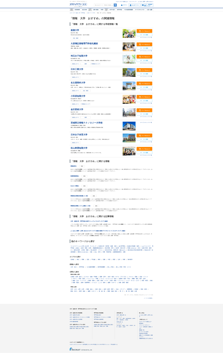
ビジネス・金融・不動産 (90, 276)
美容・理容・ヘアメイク (117, 280)
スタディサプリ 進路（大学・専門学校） (78, 12)
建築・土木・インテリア (79, 280)
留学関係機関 (101, 267)
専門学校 (119, 9)
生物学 (124, 326)
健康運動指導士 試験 (119, 252)
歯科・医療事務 (85, 282)
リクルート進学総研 (82, 344)
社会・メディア (120, 289)
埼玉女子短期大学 (79, 56)
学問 (102, 9)
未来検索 (77, 9)
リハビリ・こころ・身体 (98, 282)
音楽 (127, 325)
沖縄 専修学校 (107, 252)
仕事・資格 (96, 9)
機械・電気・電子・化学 (139, 278)
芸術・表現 (144, 289)
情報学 (123, 325)
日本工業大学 (77, 69)
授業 (86, 63)
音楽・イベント (144, 276)
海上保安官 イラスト (97, 250)
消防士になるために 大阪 (85, 252)
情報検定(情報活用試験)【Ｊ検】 (80, 196)
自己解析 (84, 9)
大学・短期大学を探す (75, 315)
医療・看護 (76, 282)
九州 (119, 259)
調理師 (126, 319)
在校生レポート (75, 63)
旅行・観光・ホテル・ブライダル (117, 276)
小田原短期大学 (78, 96)
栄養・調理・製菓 (123, 282)
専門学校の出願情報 (98, 319)
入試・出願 (149, 9)
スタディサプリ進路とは (121, 1)
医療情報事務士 (75, 176)
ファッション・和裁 (92, 278)
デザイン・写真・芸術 (79, 278)
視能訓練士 (122, 319)
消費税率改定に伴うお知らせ (146, 338)
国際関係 (129, 289)
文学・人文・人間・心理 (77, 289)
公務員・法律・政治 (76, 276)
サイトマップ (132, 1)
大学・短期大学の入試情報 (76, 319)
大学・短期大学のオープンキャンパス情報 (80, 317)
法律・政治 (98, 289)
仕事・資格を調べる (121, 315)
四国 (114, 259)
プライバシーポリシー (144, 325)
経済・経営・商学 (109, 289)
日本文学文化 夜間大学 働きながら (115, 250)
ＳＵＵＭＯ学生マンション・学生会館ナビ (107, 344)
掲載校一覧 (141, 330)
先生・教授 (75, 38)
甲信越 (93, 259)
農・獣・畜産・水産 (131, 291)
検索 (115, 5)
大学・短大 (112, 9)
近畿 (104, 259)
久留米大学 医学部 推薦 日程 (107, 246)
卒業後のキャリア (95, 63)
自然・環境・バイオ (102, 280)
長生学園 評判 (109, 248)
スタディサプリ (73, 344)
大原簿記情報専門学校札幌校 (84, 43)
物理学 (120, 326)
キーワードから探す (144, 331)
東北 (78, 259)
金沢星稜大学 (77, 109)
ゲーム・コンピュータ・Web (108, 278)
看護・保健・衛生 (112, 291)
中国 (109, 259)
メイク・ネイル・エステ (132, 280)
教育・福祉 (82, 291)
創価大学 (75, 30)
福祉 (151, 280)
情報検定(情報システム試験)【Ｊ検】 (81, 206)
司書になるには (131, 248)
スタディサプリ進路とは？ (145, 321)
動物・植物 (91, 280)
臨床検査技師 (128, 318)
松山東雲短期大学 (79, 148)
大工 (120, 318)
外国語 (136, 289)
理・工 (121, 291)
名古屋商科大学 (78, 82)
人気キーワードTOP (91, 12)
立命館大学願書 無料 (133, 246)
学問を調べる (120, 322)
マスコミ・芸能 (133, 276)
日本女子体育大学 (79, 134)
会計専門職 (122, 246)
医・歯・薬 (102, 291)
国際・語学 (103, 276)
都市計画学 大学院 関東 (81, 250)
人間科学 (131, 325)
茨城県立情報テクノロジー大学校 (87, 123)
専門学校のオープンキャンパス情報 (102, 317)
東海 (99, 259)
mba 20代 (97, 252)
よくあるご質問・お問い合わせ (145, 1)
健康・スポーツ (112, 282)
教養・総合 (89, 289)
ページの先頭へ (149, 298)
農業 (124, 318)
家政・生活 (74, 291)
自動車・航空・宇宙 (124, 278)
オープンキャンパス (140, 9)
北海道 (72, 259)
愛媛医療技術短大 (98, 248)
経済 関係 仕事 (86, 248)
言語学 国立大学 (120, 248)
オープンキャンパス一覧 (146, 37)
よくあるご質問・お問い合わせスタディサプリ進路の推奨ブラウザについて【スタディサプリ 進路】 (98, 230)
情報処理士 (74, 166)
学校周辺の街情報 (143, 333)
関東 (83, 259)
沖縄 (124, 259)
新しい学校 (110, 267)
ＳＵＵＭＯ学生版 (92, 344)
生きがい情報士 (75, 186)
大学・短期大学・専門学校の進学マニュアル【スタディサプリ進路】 (89, 221)
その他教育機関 (128, 9)
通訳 (117, 318)
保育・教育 (145, 280)
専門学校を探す (97, 315)
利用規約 (141, 323)
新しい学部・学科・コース (123, 267)
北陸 (88, 259)
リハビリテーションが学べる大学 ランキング (83, 246)
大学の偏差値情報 (74, 321)
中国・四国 (75, 328)
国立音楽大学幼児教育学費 (135, 250)
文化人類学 (119, 325)
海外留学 (130, 259)
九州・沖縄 (81, 328)
